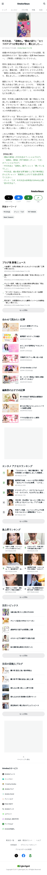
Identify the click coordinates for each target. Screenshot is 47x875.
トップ (4, 10)
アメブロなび (9, 824)
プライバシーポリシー (29, 845)
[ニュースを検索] (44, 3)
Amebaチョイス (10, 774)
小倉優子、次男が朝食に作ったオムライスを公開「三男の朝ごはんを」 (24, 268)
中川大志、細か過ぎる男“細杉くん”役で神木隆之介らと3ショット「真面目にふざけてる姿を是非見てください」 (23, 174)
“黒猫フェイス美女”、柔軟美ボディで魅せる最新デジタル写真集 (13, 590)
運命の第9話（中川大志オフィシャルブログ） (23, 157)
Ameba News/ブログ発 (24, 48)
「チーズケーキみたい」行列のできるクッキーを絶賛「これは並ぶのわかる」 (23, 293)
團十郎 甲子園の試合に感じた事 (21, 679)
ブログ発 (24, 10)
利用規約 (13, 845)
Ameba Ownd (9, 794)
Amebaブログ (9, 789)
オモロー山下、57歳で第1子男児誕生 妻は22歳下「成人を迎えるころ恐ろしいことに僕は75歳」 (35, 549)
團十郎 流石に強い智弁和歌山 (21, 670)
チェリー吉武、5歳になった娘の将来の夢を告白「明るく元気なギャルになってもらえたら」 (24, 285)
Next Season (8, 217)
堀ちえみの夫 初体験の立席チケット (23, 697)
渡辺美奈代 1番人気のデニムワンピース (24, 705)
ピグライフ (8, 814)
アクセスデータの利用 (23, 849)
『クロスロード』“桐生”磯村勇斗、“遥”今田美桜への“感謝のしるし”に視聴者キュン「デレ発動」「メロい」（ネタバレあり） (29, 473)
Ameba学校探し (10, 829)
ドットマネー (9, 779)
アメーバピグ (9, 799)
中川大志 (7, 212)
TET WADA (32, 212)
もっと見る (23, 310)
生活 (40, 10)
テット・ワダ (19, 212)
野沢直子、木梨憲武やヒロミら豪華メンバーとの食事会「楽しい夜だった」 (24, 302)
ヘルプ (38, 840)
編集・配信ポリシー (25, 840)
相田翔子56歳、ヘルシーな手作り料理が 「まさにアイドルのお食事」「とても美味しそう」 (29, 482)
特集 (33, 10)
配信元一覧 (10, 840)
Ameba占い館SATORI (12, 819)
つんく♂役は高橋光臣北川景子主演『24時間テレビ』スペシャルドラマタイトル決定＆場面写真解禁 (35, 591)
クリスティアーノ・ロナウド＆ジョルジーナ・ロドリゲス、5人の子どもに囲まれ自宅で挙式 (30, 492)
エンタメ (14, 10)
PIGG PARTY (9, 804)
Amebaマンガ (9, 809)
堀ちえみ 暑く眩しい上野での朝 (21, 688)
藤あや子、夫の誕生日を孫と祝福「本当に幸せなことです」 (24, 276)
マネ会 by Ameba (10, 784)
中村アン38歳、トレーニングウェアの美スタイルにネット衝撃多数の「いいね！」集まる (29, 512)
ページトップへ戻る (23, 759)
